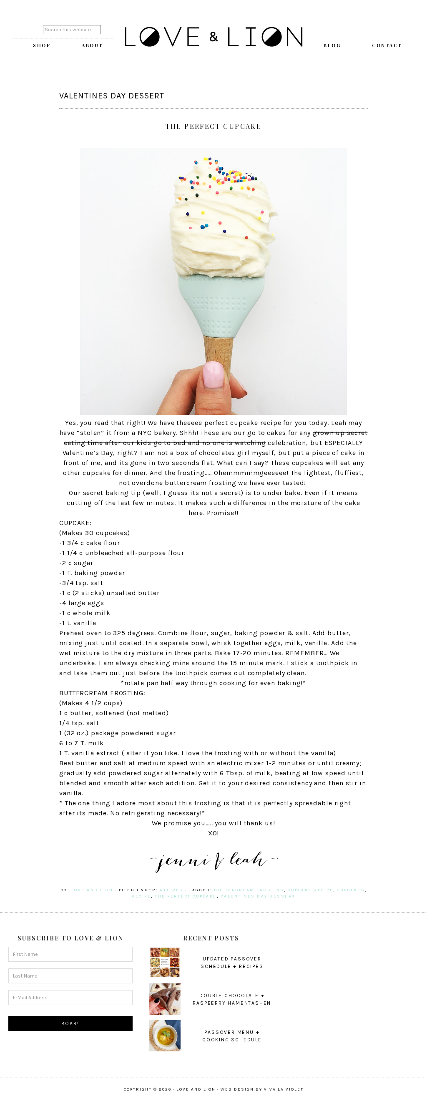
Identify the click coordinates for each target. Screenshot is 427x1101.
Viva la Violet (284, 1089)
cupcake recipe (310, 889)
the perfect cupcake (186, 896)
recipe (141, 896)
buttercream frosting (249, 889)
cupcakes (351, 889)
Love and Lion (213, 37)
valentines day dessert (258, 896)
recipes (171, 889)
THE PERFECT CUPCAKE (214, 126)
